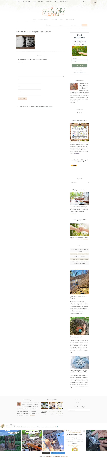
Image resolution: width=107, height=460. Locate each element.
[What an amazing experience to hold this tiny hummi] (96, 440)
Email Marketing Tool (81, 72)
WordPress (63, 456)
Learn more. (85, 238)
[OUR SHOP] (94, 3)
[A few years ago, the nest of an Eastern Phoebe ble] (75, 440)
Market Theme (48, 456)
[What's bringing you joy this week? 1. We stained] (10, 440)
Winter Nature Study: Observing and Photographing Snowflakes (78, 371)
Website (20, 92)
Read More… (73, 102)
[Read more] (32, 415)
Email (19, 85)
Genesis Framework (56, 456)
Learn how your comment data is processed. (42, 106)
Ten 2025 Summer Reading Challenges (79, 259)
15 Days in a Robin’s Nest (79, 256)
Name (19, 79)
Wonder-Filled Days (53, 12)
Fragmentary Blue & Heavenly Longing (79, 253)
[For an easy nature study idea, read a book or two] (32, 440)
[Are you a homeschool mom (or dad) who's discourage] (53, 440)
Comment (20, 62)
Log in (67, 456)
